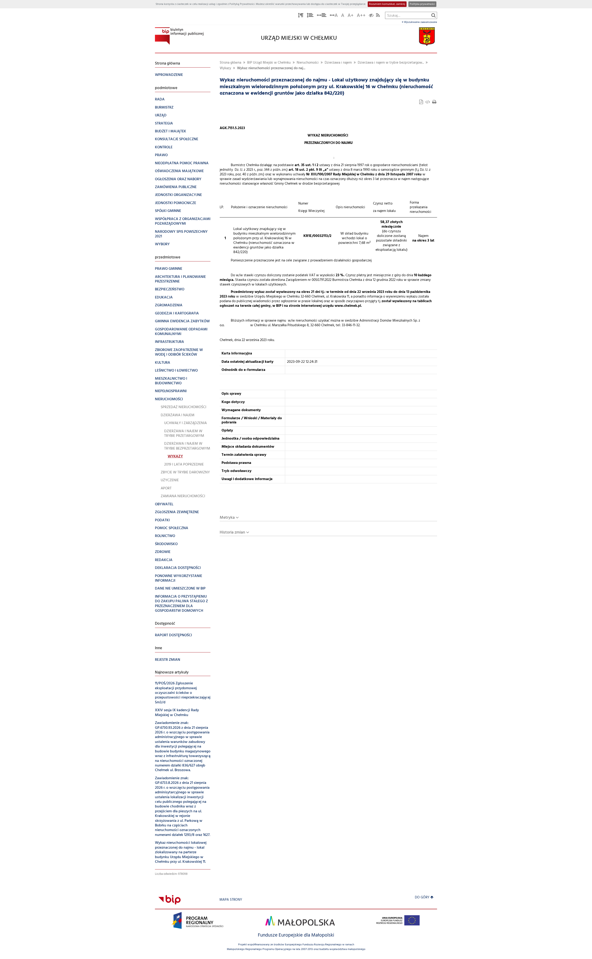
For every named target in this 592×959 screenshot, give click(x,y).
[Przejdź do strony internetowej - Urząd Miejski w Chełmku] (427, 36)
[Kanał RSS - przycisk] (378, 16)
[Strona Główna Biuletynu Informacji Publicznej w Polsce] (169, 900)
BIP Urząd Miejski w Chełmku (269, 62)
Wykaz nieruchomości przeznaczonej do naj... (271, 68)
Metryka (227, 517)
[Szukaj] (433, 15)
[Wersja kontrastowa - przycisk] (371, 16)
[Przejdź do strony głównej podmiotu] (179, 36)
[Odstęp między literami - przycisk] (301, 16)
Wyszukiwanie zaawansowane (420, 22)
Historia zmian (232, 532)
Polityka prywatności (422, 4)
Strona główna (230, 62)
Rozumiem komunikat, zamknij (387, 4)
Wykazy (225, 68)
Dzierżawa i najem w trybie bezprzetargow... (391, 62)
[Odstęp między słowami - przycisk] (322, 16)
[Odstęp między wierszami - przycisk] (310, 16)
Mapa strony (230, 900)
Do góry (422, 897)
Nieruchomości (308, 62)
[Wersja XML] (428, 102)
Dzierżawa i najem (338, 62)
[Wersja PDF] (422, 102)
